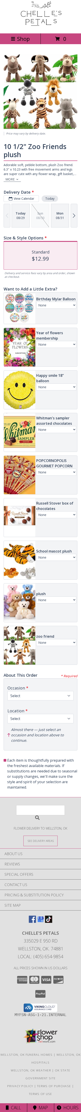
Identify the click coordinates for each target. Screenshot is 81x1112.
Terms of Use (40, 1094)
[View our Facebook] (32, 921)
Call (15, 1108)
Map (42, 1108)
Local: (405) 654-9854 (40, 957)
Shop (23, 38)
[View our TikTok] (48, 921)
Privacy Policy (20, 1086)
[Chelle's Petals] (40, 27)
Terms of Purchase (54, 1086)
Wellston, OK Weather (31, 1070)
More (10, 179)
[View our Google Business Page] (40, 921)
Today (49, 198)
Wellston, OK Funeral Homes (26, 1055)
